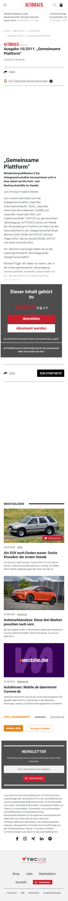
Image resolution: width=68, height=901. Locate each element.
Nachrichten (19, 31)
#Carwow (22, 614)
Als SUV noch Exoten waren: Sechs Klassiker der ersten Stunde (30, 555)
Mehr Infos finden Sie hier (31, 351)
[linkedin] (41, 838)
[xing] (33, 838)
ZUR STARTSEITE (51, 373)
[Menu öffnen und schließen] (5, 5)
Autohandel (34, 31)
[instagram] (25, 838)
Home (7, 31)
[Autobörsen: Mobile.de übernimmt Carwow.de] (34, 660)
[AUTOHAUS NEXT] (31, 306)
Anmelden (31, 318)
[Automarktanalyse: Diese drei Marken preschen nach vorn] (34, 593)
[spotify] (50, 838)
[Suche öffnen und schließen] (53, 5)
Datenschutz (33, 893)
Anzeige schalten (40, 728)
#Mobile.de (22, 681)
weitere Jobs (13, 728)
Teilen (12, 71)
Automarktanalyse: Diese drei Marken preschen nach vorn (33, 622)
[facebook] (17, 838)
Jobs (29, 874)
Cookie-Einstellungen (52, 893)
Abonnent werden (31, 328)
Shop (15, 874)
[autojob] (57, 717)
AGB (22, 893)
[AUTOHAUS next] (16, 44)
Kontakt (21, 882)
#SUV (20, 547)
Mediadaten (47, 874)
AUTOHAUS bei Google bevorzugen (28, 80)
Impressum (12, 893)
